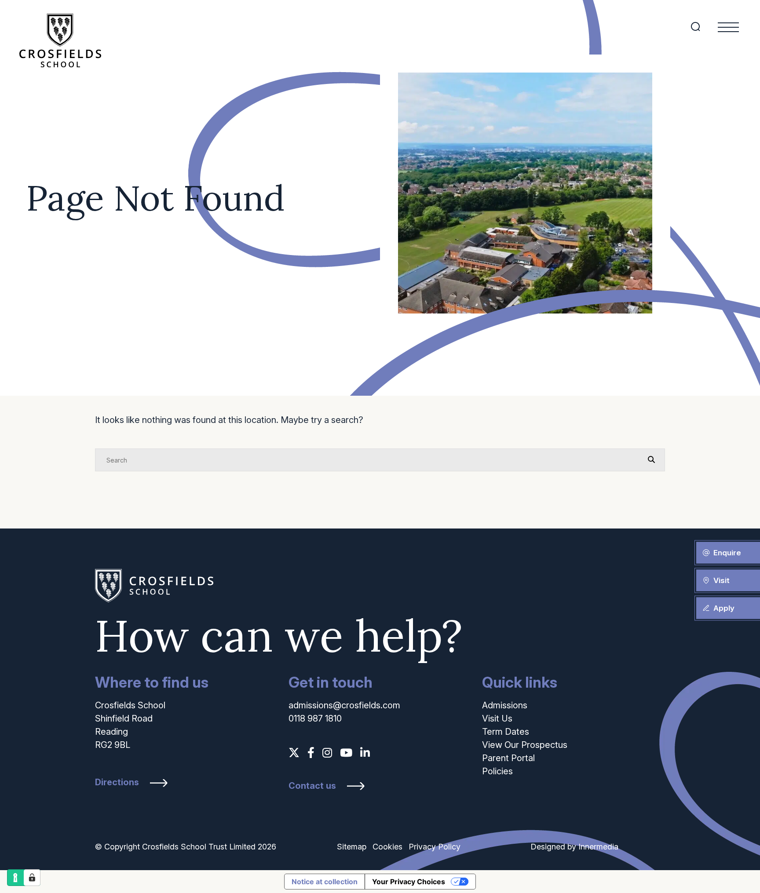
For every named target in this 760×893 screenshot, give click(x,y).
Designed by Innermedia (574, 846)
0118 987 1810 (315, 718)
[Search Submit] (695, 26)
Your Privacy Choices (408, 881)
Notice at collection (325, 881)
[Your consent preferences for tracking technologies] (32, 877)
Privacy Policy (434, 846)
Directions (117, 782)
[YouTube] (346, 752)
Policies (497, 771)
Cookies (387, 846)
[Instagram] (327, 752)
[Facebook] (310, 752)
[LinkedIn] (365, 752)
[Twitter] (294, 752)
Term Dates (505, 731)
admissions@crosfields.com (344, 705)
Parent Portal (508, 758)
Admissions (504, 705)
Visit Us (497, 718)
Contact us (312, 786)
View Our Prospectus (524, 745)
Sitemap (351, 846)
